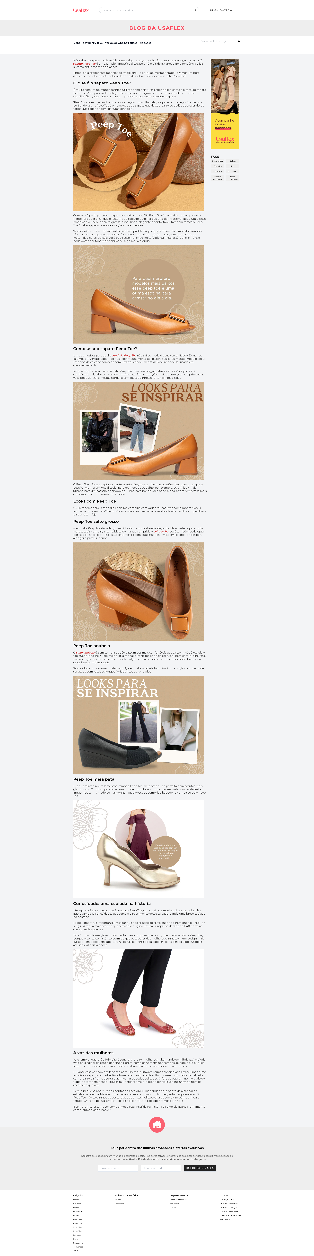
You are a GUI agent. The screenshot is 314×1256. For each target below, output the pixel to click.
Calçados (217, 166)
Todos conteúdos (232, 177)
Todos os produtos (178, 1199)
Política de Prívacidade (230, 1215)
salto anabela (85, 652)
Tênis (75, 1250)
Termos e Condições (229, 1207)
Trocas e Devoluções (229, 1211)
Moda (232, 166)
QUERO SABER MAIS (200, 1168)
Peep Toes (77, 1219)
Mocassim (78, 1211)
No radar (232, 171)
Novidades (174, 1203)
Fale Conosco (226, 1219)
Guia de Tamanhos (228, 1203)
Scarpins (77, 1235)
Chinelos (77, 1203)
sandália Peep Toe (124, 355)
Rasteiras (77, 1223)
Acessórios (119, 1203)
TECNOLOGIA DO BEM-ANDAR (121, 43)
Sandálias (77, 1227)
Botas (76, 1199)
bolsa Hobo (160, 531)
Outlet (173, 1207)
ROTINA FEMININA (93, 43)
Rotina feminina (217, 177)
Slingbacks (78, 1243)
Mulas (76, 1215)
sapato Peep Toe (84, 63)
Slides (75, 1239)
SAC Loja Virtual (227, 1199)
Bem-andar (217, 161)
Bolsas (233, 161)
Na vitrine (217, 171)
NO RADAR (145, 43)
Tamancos (78, 1247)
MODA (76, 43)
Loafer (76, 1207)
